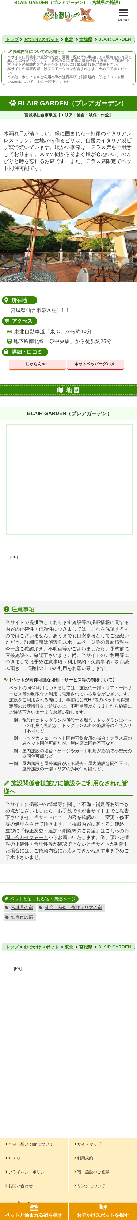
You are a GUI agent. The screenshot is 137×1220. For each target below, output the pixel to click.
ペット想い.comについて (30, 1144)
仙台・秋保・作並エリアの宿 (73, 907)
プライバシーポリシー (28, 1172)
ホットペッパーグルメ (95, 364)
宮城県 (85, 39)
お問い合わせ (20, 1186)
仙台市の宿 (22, 917)
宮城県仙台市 (36, 115)
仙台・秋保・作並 (93, 115)
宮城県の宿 (22, 907)
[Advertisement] (68, 576)
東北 (69, 39)
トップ (12, 39)
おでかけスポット (41, 39)
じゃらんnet (37, 364)
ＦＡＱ (14, 1158)
